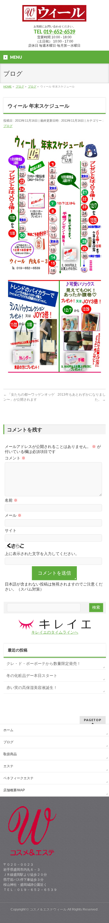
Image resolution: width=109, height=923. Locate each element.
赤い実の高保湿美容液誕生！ (31, 687)
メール (13, 515)
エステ (8, 766)
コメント (15, 458)
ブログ (8, 126)
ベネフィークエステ (18, 778)
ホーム (8, 730)
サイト (10, 530)
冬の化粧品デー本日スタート (31, 675)
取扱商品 (10, 754)
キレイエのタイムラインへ (54, 632)
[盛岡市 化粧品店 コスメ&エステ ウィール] (54, 15)
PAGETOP (92, 720)
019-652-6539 (59, 32)
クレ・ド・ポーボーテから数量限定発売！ (43, 663)
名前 (11, 500)
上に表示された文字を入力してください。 (42, 553)
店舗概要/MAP (14, 790)
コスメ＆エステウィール (48, 909)
